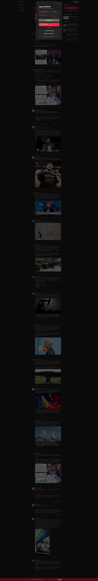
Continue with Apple (50, 33)
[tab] (44, 12)
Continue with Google (50, 30)
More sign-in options (50, 36)
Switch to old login (58, 3)
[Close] (38, 3)
